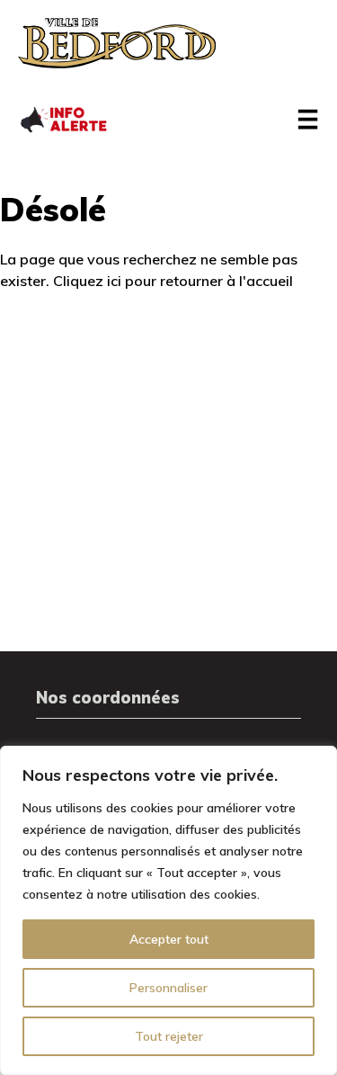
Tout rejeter (169, 1036)
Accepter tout (168, 939)
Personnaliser (168, 988)
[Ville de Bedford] (117, 43)
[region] (168, 910)
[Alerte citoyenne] (63, 118)
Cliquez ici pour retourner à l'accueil (173, 281)
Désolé (53, 209)
